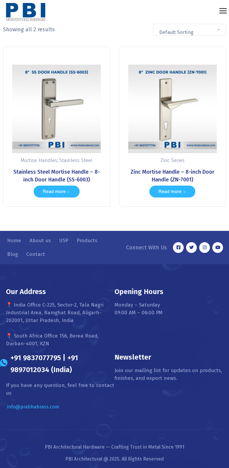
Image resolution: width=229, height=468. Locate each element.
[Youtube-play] (217, 247)
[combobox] (189, 30)
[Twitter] (191, 247)
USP (63, 240)
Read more (54, 191)
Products (87, 240)
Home (14, 240)
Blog (12, 254)
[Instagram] (204, 247)
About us (40, 240)
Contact (35, 254)
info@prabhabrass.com (33, 407)
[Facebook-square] (178, 247)
